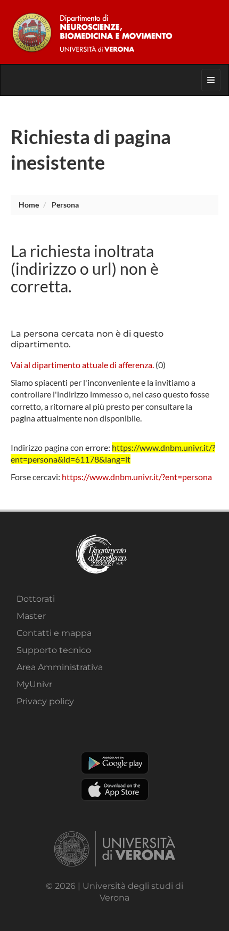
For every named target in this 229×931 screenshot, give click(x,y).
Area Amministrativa (60, 667)
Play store (114, 763)
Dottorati (36, 599)
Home (29, 204)
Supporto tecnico (54, 650)
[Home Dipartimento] (114, 32)
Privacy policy (45, 701)
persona (65, 204)
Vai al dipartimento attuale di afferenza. (82, 365)
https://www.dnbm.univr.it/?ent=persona (137, 477)
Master (31, 616)
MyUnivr (34, 684)
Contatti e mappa (54, 633)
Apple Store (114, 789)
